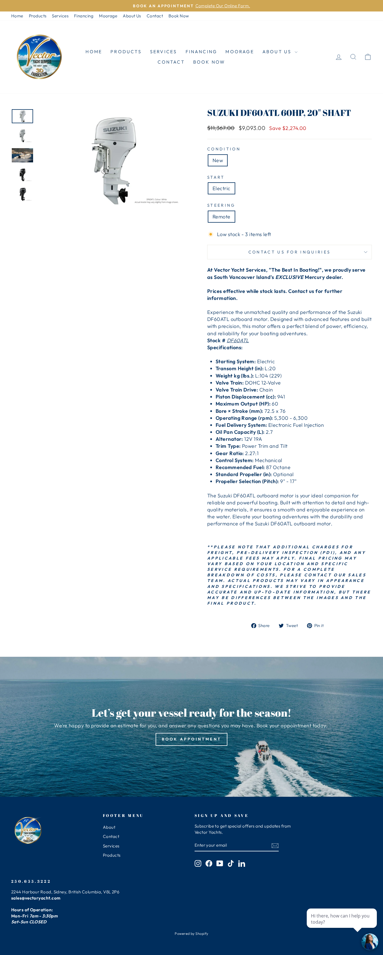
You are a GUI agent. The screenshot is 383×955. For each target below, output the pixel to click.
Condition (224, 149)
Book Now (179, 15)
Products (38, 15)
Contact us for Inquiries (289, 252)
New (218, 160)
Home (17, 15)
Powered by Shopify (191, 933)
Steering (221, 205)
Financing (83, 15)
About (109, 827)
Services (60, 15)
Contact (155, 15)
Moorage (108, 15)
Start (216, 177)
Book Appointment (191, 739)
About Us (132, 15)
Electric (221, 188)
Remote (221, 216)
